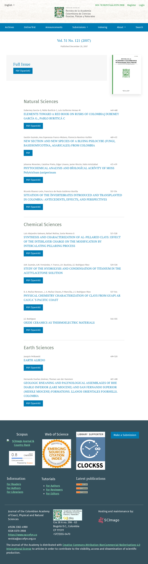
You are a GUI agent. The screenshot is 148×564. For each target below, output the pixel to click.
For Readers (14, 484)
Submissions (79, 27)
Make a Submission (125, 435)
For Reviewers (54, 489)
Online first (30, 27)
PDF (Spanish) (23, 70)
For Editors (52, 493)
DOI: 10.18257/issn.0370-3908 (109, 5)
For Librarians (15, 492)
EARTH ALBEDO (34, 360)
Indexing (102, 27)
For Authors (14, 488)
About (120, 27)
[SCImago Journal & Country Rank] (22, 443)
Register (131, 5)
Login (142, 5)
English (10, 5)
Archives (9, 27)
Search (139, 27)
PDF (28, 152)
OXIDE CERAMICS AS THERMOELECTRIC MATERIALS (59, 322)
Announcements (54, 27)
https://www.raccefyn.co (22, 534)
